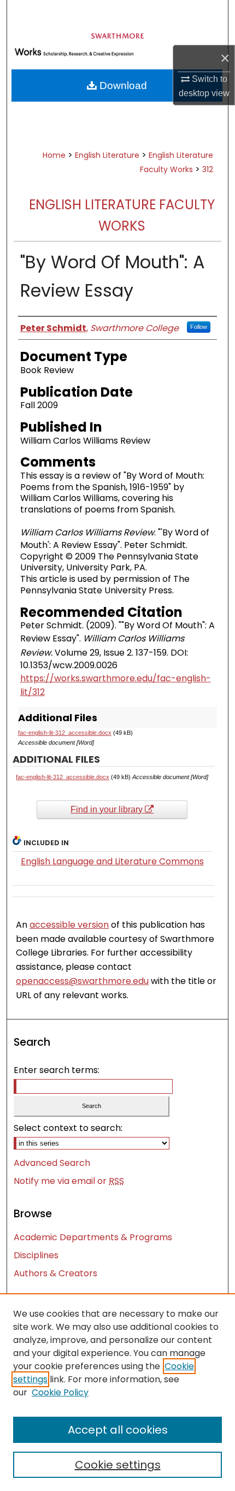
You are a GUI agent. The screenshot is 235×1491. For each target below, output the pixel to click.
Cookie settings (118, 1464)
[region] (117, 1392)
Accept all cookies (118, 1429)
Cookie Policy (60, 1392)
